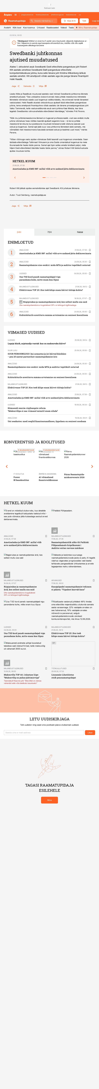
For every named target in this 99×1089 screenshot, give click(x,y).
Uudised (23, 273)
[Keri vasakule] (15, 177)
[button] (44, 732)
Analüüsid (24, 250)
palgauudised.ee (27, 15)
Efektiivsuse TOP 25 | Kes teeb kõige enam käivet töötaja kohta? (51, 290)
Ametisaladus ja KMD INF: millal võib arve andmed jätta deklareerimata (48, 169)
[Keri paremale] (84, 177)
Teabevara (73, 27)
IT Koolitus (19, 474)
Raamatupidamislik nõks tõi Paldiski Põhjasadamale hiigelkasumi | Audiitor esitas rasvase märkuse (70, 545)
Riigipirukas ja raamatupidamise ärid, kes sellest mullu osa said (55, 302)
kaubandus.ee (71, 15)
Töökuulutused (59, 668)
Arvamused (56, 580)
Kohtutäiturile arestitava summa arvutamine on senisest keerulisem (53, 315)
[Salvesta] (89, 250)
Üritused (41, 27)
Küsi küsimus (29, 27)
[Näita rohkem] (79, 14)
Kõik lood (17, 27)
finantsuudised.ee (42, 15)
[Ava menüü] (15, 14)
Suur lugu (12, 350)
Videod (63, 27)
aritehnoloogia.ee (57, 15)
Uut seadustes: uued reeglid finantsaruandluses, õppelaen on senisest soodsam (47, 421)
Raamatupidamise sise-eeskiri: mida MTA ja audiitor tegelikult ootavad (54, 265)
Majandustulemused (29, 287)
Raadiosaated (52, 27)
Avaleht (7, 27)
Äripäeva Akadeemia (47, 474)
